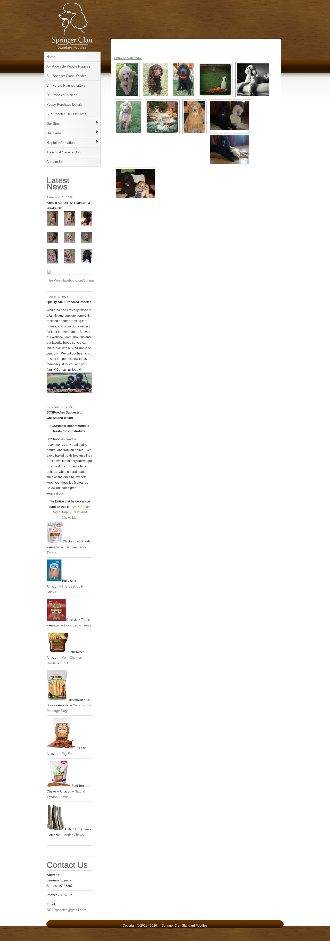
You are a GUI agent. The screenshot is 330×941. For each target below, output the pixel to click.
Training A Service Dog (63, 152)
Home (50, 57)
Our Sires (53, 124)
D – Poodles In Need (61, 95)
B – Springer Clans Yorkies (66, 76)
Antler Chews (74, 835)
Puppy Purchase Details (64, 104)
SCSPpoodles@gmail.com (66, 910)
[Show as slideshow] (127, 58)
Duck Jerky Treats (78, 625)
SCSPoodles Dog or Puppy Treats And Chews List (71, 512)
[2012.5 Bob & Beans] (229, 115)
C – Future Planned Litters (66, 85)
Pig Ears (68, 754)
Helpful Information (60, 143)
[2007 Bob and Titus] (135, 183)
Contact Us (54, 162)
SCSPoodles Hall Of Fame (66, 114)
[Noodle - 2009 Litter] (127, 79)
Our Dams (54, 133)
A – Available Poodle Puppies (68, 66)
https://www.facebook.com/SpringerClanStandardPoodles (87, 280)
